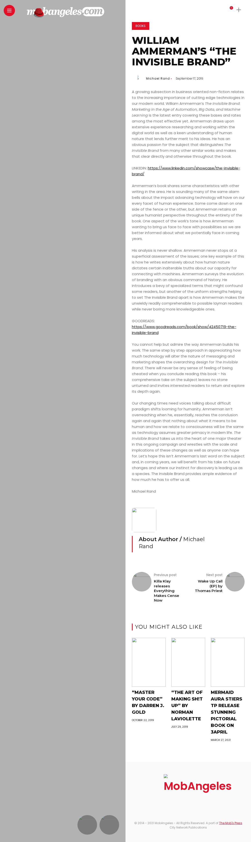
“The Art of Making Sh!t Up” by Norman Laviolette (187, 706)
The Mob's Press (230, 823)
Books (141, 26)
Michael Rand (158, 78)
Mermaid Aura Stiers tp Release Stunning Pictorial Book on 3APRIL (226, 712)
